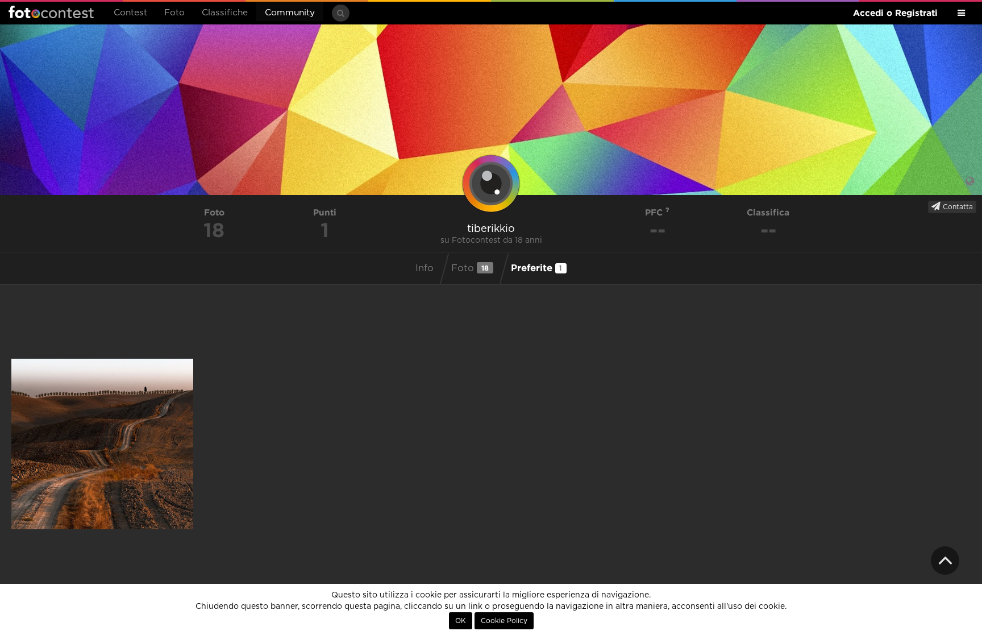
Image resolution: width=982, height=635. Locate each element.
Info (424, 268)
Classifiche (225, 13)
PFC (655, 212)
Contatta (957, 207)
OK (460, 620)
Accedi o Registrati (895, 13)
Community (290, 13)
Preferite (537, 267)
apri (102, 444)
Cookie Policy (504, 620)
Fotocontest (51, 11)
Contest (130, 13)
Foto (174, 13)
